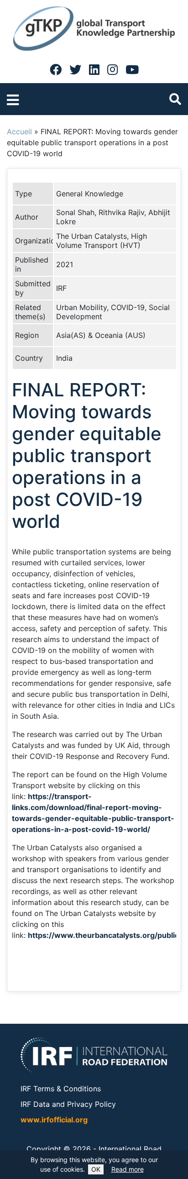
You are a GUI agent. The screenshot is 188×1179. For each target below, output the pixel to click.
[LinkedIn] (94, 69)
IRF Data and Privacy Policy (68, 1104)
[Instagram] (112, 69)
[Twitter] (75, 69)
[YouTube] (132, 69)
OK (95, 1169)
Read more (127, 1169)
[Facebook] (56, 69)
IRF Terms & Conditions (61, 1088)
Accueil (19, 131)
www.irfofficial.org (54, 1119)
